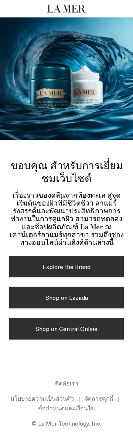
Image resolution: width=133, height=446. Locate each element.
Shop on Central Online (66, 328)
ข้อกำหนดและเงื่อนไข (66, 407)
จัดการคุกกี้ (99, 398)
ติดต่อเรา (66, 382)
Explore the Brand (66, 266)
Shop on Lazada (66, 297)
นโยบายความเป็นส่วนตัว (42, 398)
